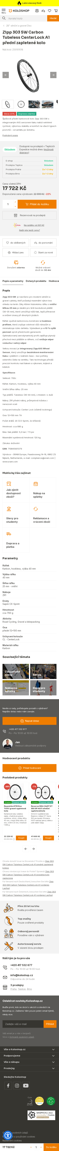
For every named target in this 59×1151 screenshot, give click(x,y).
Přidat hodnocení (32, 768)
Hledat (53, 18)
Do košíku (51, 1147)
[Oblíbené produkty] (49, 10)
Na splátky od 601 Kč (34, 225)
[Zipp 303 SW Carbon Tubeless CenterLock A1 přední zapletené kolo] (29, 75)
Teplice (22, 989)
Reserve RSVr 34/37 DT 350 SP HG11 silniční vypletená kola (42, 808)
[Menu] (4, 10)
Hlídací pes (18, 252)
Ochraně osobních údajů (21, 1037)
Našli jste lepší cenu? (29, 230)
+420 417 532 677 (18, 729)
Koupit (21, 838)
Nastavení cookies (12, 1140)
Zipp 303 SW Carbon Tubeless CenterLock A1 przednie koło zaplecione (28, 874)
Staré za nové (45, 252)
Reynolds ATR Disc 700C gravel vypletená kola (15, 808)
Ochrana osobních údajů (15, 1132)
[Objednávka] (56, 10)
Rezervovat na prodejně (32, 215)
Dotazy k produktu (36, 281)
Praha (13, 989)
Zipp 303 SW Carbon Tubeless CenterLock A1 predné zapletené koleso (28, 864)
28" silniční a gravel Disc (19, 25)
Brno (29, 989)
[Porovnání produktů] (43, 10)
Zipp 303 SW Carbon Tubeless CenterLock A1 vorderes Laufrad (28, 884)
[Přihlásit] (37, 10)
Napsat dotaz (32, 720)
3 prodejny (17, 985)
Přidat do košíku (39, 204)
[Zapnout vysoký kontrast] (8, 1135)
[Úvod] (19, 10)
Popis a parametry (13, 281)
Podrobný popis (10, 135)
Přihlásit (50, 1024)
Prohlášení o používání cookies (19, 1136)
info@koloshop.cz (21, 975)
